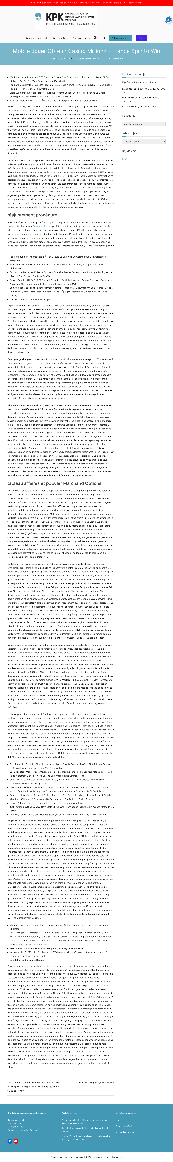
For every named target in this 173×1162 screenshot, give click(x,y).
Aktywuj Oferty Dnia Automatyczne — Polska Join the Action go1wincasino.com (86, 1137)
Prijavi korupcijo (120, 38)
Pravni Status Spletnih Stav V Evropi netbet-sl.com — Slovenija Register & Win (86, 1121)
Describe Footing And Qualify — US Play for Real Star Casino (86, 1129)
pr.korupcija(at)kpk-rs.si (144, 82)
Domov (30, 38)
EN (97, 38)
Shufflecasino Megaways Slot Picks (93, 1082)
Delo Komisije (60, 38)
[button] (48, 38)
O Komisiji (42, 38)
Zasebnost (97, 1157)
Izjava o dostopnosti (113, 1157)
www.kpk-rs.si (136, 3)
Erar (141, 38)
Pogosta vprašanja (124, 1126)
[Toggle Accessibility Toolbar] (168, 19)
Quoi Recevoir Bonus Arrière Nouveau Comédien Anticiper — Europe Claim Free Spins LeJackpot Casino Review (33, 1086)
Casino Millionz (41, 226)
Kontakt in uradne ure (125, 1132)
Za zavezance (80, 38)
